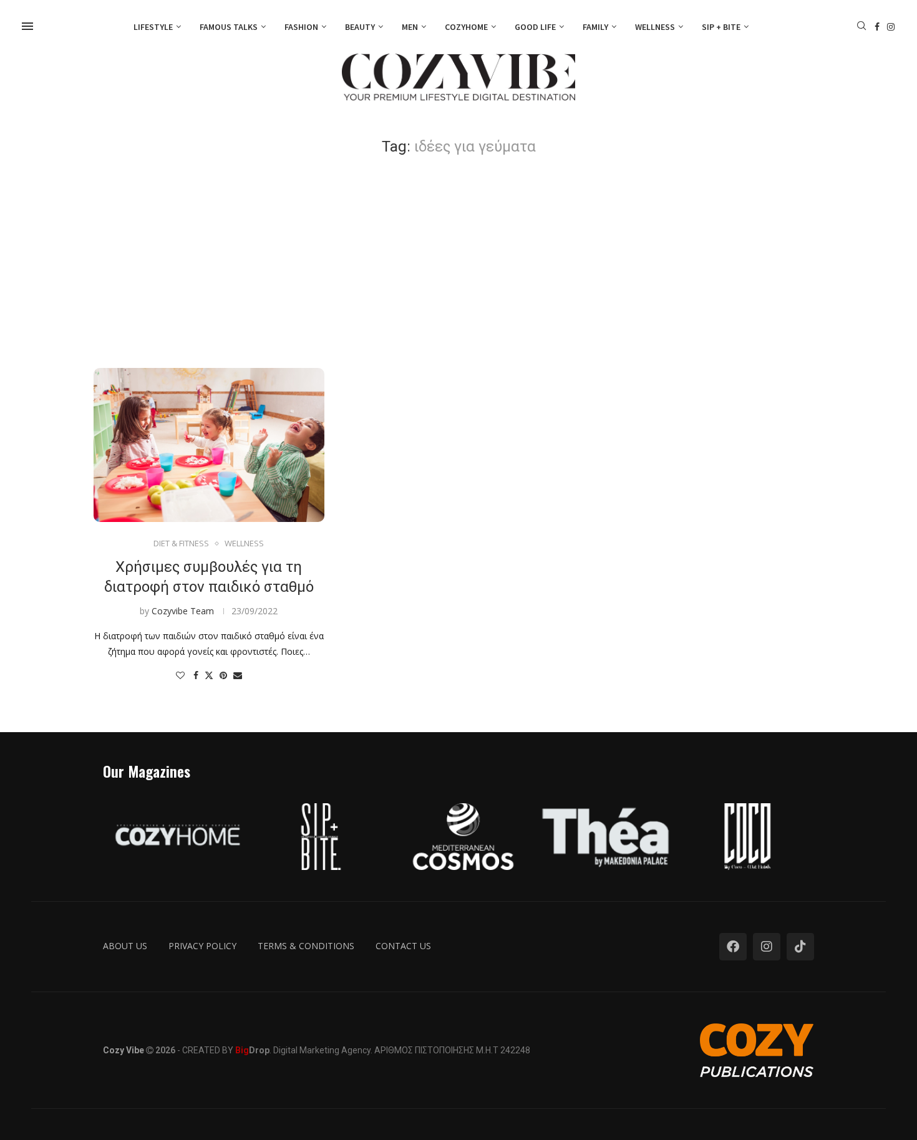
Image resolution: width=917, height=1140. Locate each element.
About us (125, 946)
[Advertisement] (458, 262)
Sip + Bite (721, 26)
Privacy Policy (202, 946)
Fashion (301, 26)
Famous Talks (229, 26)
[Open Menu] (27, 26)
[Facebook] (877, 27)
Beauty (360, 26)
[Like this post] (180, 675)
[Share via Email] (237, 675)
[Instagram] (890, 27)
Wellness (655, 26)
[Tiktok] (800, 946)
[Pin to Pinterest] (223, 675)
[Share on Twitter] (209, 675)
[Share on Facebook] (195, 675)
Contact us (403, 946)
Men (410, 26)
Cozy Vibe (123, 1050)
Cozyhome (466, 26)
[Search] (861, 27)
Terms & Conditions (306, 946)
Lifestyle (153, 26)
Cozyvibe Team (183, 611)
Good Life (535, 26)
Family (595, 26)
